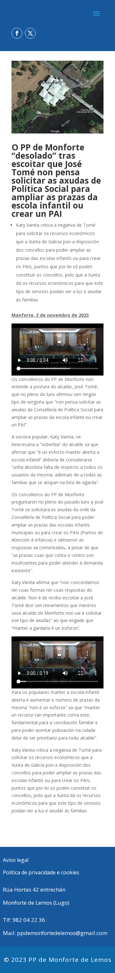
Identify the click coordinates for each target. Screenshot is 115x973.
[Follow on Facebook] (17, 33)
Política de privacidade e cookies (41, 872)
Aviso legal (15, 859)
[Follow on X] (30, 33)
